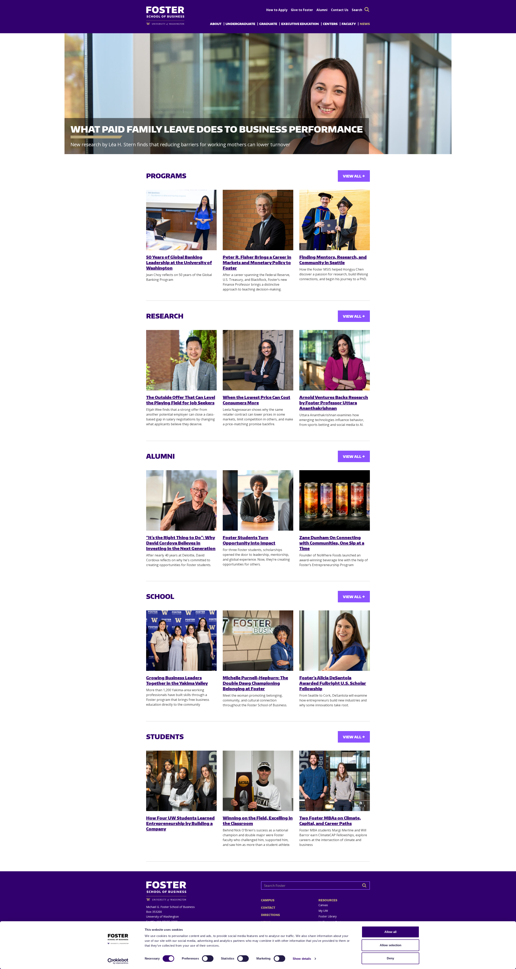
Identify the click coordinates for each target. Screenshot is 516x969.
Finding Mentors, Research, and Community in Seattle (333, 259)
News (365, 24)
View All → (354, 176)
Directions (270, 915)
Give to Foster (302, 10)
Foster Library (327, 916)
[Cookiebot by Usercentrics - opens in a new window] (118, 961)
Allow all (390, 932)
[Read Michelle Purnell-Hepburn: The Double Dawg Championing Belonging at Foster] (258, 640)
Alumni (322, 10)
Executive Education (300, 24)
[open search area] (367, 9)
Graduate (268, 24)
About (216, 24)
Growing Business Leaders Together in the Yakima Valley (177, 680)
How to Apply (276, 10)
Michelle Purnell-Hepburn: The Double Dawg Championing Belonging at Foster (255, 683)
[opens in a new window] (172, 23)
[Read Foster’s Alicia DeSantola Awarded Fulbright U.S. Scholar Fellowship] (334, 640)
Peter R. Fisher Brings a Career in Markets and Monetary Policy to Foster (257, 262)
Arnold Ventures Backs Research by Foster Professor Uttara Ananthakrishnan (333, 403)
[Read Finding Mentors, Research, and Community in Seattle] (334, 220)
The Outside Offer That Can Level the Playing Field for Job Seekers (180, 400)
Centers (330, 24)
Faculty (349, 24)
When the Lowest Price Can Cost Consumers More (256, 400)
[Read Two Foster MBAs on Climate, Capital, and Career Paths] (334, 781)
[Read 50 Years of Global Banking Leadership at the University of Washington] (181, 220)
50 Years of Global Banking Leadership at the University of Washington (179, 262)
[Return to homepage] (200, 889)
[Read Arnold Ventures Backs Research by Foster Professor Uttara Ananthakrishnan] (334, 360)
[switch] (207, 958)
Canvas (323, 905)
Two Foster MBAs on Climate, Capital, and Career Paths (330, 820)
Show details (302, 958)
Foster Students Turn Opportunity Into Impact (249, 540)
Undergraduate (240, 24)
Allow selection (390, 945)
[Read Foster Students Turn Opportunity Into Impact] (258, 500)
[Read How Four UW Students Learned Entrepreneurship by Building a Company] (181, 781)
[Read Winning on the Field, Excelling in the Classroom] (258, 781)
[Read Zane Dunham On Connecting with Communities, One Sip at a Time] (334, 500)
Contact (268, 907)
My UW (323, 911)
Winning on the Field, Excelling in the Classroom (258, 820)
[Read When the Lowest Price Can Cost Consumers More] (258, 360)
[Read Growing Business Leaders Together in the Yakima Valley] (181, 640)
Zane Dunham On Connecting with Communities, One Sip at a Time (331, 543)
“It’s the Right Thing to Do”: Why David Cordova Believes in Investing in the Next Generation (180, 543)
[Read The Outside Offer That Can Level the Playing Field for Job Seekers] (181, 360)
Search (357, 10)
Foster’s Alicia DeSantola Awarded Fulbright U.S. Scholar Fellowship (332, 683)
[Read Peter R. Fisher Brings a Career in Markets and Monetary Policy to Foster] (258, 220)
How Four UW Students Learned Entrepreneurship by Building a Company (180, 823)
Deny (390, 958)
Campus (267, 900)
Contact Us (339, 10)
